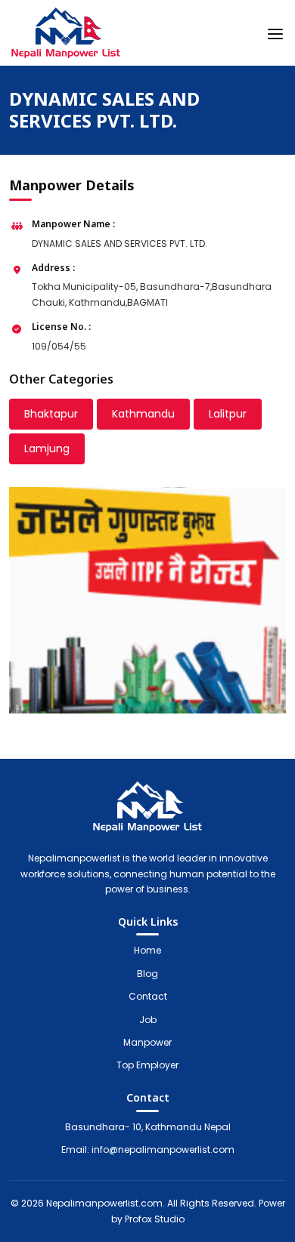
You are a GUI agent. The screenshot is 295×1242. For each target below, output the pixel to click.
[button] (275, 31)
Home (147, 950)
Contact (148, 996)
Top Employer (147, 1065)
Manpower (147, 1042)
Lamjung (47, 448)
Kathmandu (143, 413)
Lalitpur (228, 413)
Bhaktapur (51, 413)
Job (148, 1019)
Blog (147, 973)
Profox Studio (155, 1219)
